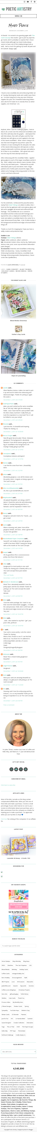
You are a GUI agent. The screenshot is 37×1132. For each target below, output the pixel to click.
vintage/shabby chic (18, 973)
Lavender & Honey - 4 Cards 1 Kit (18, 858)
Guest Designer (6, 1023)
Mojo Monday (17, 961)
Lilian (5, 564)
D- (4, 629)
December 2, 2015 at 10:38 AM (13, 431)
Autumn (15, 986)
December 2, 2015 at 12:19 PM (13, 459)
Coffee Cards (6, 973)
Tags (3, 1027)
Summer (30, 1018)
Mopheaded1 (7, 497)
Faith (25, 978)
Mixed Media (21, 271)
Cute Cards (12, 998)
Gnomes (31, 986)
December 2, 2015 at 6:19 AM (12, 400)
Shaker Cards (18, 1006)
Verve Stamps (6, 961)
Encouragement (17, 978)
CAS (30, 965)
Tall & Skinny (24, 994)
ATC (12, 1018)
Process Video (6, 1002)
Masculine (30, 982)
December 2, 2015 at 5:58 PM (12, 535)
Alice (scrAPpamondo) (11, 488)
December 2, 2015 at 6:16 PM (12, 548)
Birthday (14, 969)
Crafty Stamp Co (20, 1035)
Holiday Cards (8, 271)
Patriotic (23, 1014)
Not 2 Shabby (6, 978)
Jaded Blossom (6, 986)
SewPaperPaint (8, 404)
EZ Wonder (15, 1014)
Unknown (6, 654)
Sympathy (5, 1010)
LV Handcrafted (20, 1018)
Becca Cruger (7, 435)
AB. (4, 689)
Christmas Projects (24, 990)
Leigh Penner (7, 666)
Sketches (10, 965)
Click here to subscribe (8, 785)
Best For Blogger (28, 1129)
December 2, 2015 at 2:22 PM (12, 470)
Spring (27, 1006)
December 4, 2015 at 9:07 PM (12, 578)
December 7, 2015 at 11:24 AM (13, 685)
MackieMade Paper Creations (13, 538)
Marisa (5, 463)
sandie (5, 388)
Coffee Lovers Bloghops (9, 990)
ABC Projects (5, 982)
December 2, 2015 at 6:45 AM (12, 420)
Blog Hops (26, 961)
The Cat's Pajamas (21, 965)
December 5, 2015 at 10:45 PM (13, 626)
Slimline (4, 998)
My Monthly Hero (18, 1002)
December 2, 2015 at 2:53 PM (12, 484)
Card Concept (12, 269)
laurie (5, 525)
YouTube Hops (14, 1010)
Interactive (30, 1023)
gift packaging (14, 994)
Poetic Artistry (13, 1129)
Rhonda (5, 424)
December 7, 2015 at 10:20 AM (13, 671)
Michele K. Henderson (10, 582)
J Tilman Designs (6, 1006)
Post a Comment (8, 705)
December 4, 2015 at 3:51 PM (12, 560)
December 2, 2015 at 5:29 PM (12, 521)
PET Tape (13, 1031)
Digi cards (23, 986)
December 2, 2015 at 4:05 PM (12, 509)
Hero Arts (4, 994)
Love (13, 982)
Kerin (5, 675)
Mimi (4, 600)
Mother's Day (26, 1010)
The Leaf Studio (8, 575)
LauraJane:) (7, 453)
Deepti (5, 552)
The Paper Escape (27, 1027)
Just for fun (5, 1018)
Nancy (5, 513)
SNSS (3, 965)
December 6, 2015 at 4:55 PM (12, 662)
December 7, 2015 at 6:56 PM (12, 701)
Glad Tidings (25, 269)
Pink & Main (21, 1031)
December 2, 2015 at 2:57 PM (12, 493)
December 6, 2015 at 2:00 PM (12, 650)
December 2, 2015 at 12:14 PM (13, 450)
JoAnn (5, 474)
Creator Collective (19, 1023)
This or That (10, 1027)
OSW (18, 1027)
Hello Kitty (5, 1031)
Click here (4, 819)
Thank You (21, 998)
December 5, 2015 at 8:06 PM (12, 596)
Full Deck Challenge (7, 1035)
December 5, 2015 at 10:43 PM (13, 614)
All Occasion (20, 982)
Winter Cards (5, 1014)
